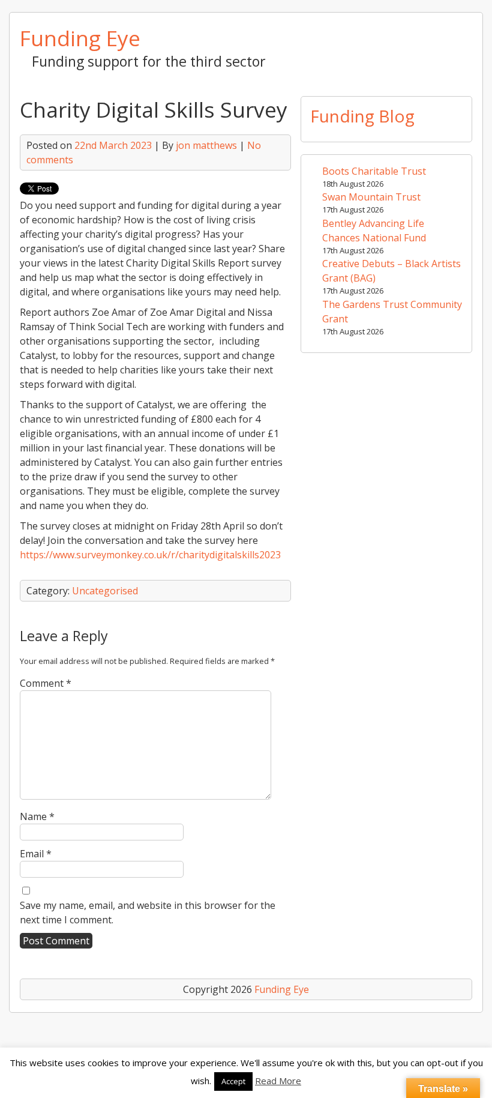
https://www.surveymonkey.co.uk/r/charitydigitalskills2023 (150, 554)
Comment (45, 683)
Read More (278, 1081)
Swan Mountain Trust (371, 197)
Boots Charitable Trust (374, 171)
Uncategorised (105, 590)
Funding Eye (80, 37)
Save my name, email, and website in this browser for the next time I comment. (147, 912)
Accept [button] (233, 1081)
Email (36, 853)
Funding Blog (362, 115)
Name (37, 816)
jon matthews (206, 145)
